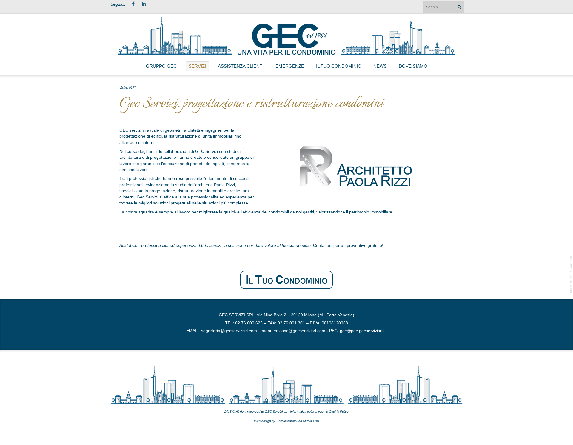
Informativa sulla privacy (307, 411)
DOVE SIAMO (413, 66)
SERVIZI (197, 66)
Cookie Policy (339, 411)
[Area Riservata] (286, 279)
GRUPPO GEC (161, 66)
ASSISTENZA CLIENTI (241, 66)
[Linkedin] (144, 4)
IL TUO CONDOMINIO (338, 66)
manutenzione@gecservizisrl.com (293, 331)
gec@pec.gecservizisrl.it (363, 331)
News (380, 66)
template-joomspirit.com (571, 273)
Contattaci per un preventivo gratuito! (348, 245)
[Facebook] (133, 4)
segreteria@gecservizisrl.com (229, 331)
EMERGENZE (289, 66)
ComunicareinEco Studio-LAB (297, 421)
